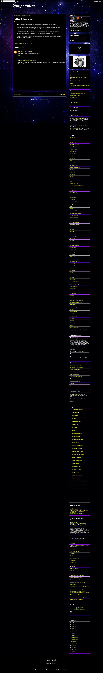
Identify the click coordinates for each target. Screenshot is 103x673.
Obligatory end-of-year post (76, 376)
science (72, 256)
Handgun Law (73, 562)
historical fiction (73, 311)
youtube (72, 195)
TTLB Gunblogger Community (76, 594)
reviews (72, 270)
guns (71, 160)
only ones (72, 240)
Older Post (62, 94)
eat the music (73, 307)
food (71, 176)
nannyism (72, 318)
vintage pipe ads (73, 227)
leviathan (72, 249)
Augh (71, 378)
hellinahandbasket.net (77, 433)
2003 (73, 651)
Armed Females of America (76, 541)
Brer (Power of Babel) (75, 508)
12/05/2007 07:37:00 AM (26, 51)
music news (72, 279)
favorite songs (73, 183)
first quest (72, 231)
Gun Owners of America (75, 555)
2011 (73, 628)
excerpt (71, 181)
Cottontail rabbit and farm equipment (78, 80)
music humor (73, 316)
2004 (73, 649)
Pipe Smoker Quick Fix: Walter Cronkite (78, 93)
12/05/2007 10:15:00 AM (30, 60)
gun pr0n (72, 288)
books (71, 162)
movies (71, 158)
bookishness (73, 217)
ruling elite (72, 293)
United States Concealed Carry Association (79, 597)
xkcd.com (74, 418)
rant (71, 243)
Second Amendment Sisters (76, 579)
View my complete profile (75, 30)
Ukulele (72, 83)
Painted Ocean (75, 463)
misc (71, 277)
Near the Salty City (76, 466)
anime (71, 174)
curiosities (72, 201)
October (73, 641)
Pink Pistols (72, 573)
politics (71, 252)
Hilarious (72, 383)
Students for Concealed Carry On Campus (79, 586)
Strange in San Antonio (21, 40)
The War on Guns (76, 436)
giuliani (71, 309)
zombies (72, 190)
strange (71, 142)
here (83, 351)
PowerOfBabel (75, 424)
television (72, 233)
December (73, 637)
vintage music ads (74, 327)
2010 (73, 630)
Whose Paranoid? (76, 478)
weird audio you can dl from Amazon (78, 329)
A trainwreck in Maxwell (77, 409)
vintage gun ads (73, 204)
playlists (72, 268)
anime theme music (74, 213)
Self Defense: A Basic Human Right (77, 582)
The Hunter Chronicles (75, 394)
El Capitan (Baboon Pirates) (76, 509)
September (73, 643)
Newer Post (17, 94)
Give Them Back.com (74, 551)
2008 (73, 633)
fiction (71, 206)
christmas (72, 229)
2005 (73, 647)
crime (71, 199)
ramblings (72, 149)
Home (40, 94)
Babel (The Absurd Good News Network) (79, 510)
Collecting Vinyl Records (77, 451)
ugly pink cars (73, 259)
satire (71, 295)
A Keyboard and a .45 (77, 448)
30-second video (73, 261)
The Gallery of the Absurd (78, 454)
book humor (72, 275)
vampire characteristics (75, 302)
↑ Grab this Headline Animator (79, 609)
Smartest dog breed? (74, 374)
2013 (73, 624)
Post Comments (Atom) (42, 99)
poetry (71, 208)
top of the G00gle (74, 245)
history (71, 313)
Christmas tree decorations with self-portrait (79, 85)
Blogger (66, 669)
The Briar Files (73, 128)
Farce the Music (75, 412)
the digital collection (74, 144)
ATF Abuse (72, 543)
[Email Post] (31, 43)
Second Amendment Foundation (77, 575)
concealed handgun (74, 224)
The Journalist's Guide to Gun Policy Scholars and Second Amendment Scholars (79, 592)
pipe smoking (73, 165)
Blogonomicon (24, 6)
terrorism (72, 323)
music (71, 137)
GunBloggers (73, 560)
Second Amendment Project (76, 577)
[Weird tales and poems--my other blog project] (70, 356)
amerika (72, 197)
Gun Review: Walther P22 (75, 365)
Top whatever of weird (75, 381)
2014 (73, 622)
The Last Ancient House (75, 398)
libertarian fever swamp (75, 167)
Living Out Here (75, 472)
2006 (73, 645)
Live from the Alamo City (77, 439)
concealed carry (73, 222)
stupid (71, 172)
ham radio (72, 247)
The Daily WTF (75, 415)
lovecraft (72, 146)
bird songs (72, 304)
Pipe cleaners (73, 100)
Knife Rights (72, 570)
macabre (72, 265)
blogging (72, 153)
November (73, 639)
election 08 (72, 192)
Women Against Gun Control (76, 599)
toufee (71, 272)
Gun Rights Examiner (75, 558)
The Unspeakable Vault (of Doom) (79, 481)
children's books (73, 284)
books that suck (73, 281)
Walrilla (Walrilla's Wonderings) (77, 513)
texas (71, 325)
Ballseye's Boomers (76, 421)
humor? (72, 140)
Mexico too (16, 21)
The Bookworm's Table (75, 95)
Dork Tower (74, 427)
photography (73, 215)
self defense (72, 178)
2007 (73, 635)
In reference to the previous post (77, 367)
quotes (71, 254)
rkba (71, 156)
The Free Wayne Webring (75, 125)
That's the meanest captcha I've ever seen (79, 372)
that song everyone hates (75, 300)
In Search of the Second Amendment (78, 523)
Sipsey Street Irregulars (77, 445)
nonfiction (72, 320)
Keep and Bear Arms (74, 568)
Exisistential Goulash (77, 475)
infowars (72, 238)
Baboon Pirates (75, 442)
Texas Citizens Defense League (77, 589)
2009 (73, 632)
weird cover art (73, 188)
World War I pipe (73, 97)
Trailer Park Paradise (77, 457)
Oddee (73, 430)
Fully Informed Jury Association (77, 549)
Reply (19, 55)
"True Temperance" (74, 102)
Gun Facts (72, 553)
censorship (72, 263)
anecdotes (72, 210)
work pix (72, 151)
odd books (72, 291)
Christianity (72, 236)
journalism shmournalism (75, 185)
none (19, 51)
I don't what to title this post (76, 369)
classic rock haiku (74, 220)
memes (71, 169)
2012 (73, 626)
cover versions (73, 286)
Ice (70, 385)
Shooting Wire (73, 584)
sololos (56, 669)
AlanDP (80, 17)
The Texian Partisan (76, 469)
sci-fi (71, 297)
